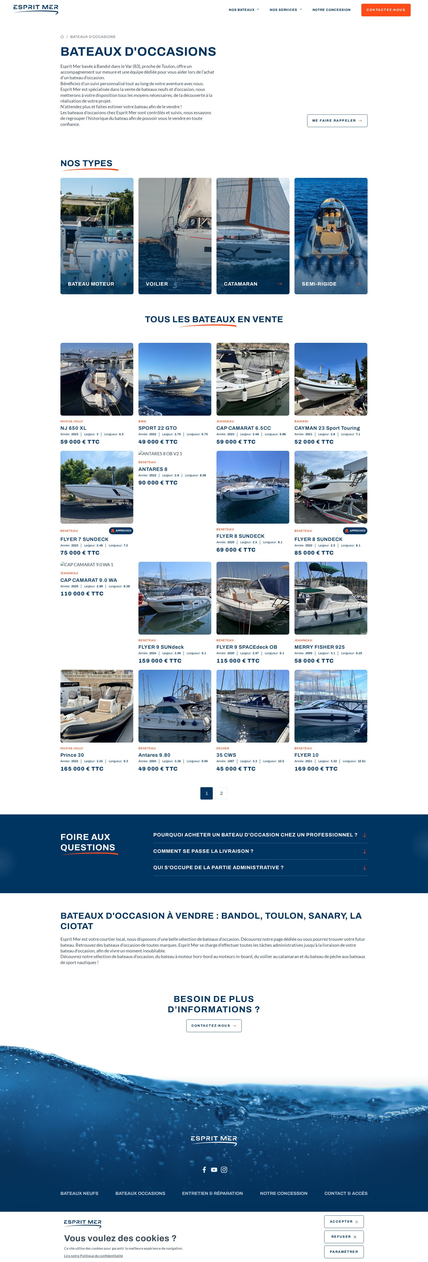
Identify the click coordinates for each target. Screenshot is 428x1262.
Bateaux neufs (79, 1193)
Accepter (341, 1221)
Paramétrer (344, 1252)
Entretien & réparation (212, 1193)
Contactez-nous (386, 10)
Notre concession (332, 10)
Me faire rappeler (334, 120)
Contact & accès (346, 1193)
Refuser (341, 1236)
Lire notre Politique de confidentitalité (93, 1256)
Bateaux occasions (140, 1193)
